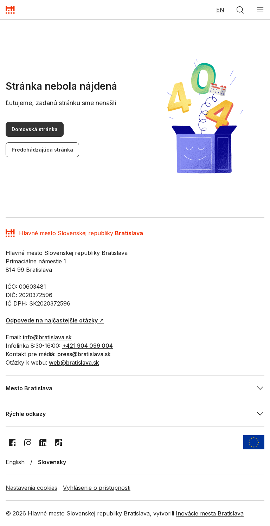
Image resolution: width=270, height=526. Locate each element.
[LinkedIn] (43, 442)
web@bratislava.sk (74, 362)
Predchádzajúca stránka (42, 150)
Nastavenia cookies (31, 487)
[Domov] (10, 10)
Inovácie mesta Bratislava (210, 513)
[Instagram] (27, 442)
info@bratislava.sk (47, 337)
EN (220, 9)
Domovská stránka (35, 129)
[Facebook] (12, 442)
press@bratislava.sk (84, 354)
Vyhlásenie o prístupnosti (96, 487)
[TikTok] (58, 442)
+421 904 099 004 (87, 345)
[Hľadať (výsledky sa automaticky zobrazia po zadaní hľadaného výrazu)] (240, 10)
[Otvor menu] (260, 10)
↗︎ (55, 320)
